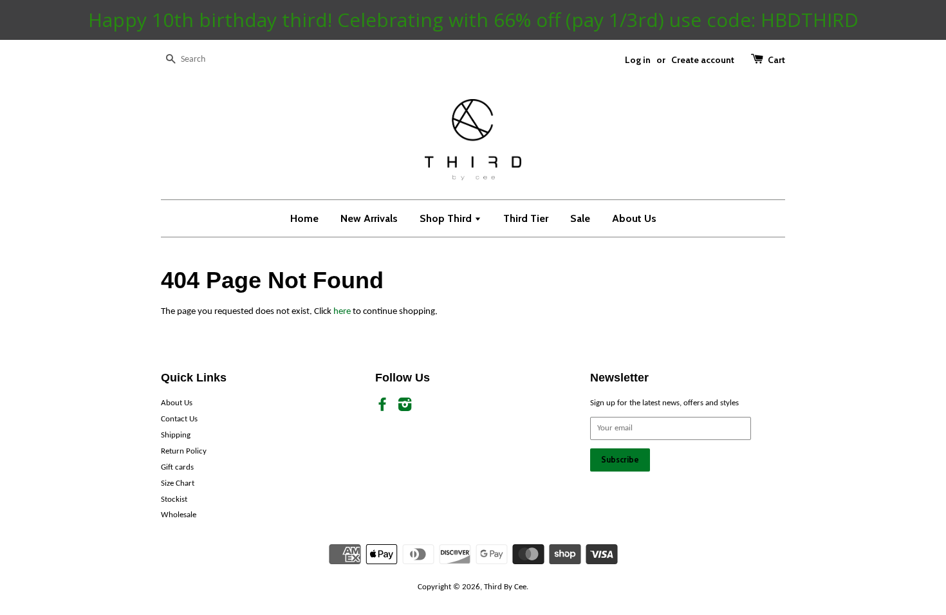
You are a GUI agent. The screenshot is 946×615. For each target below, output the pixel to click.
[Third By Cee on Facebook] (382, 407)
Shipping (175, 435)
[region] (473, 20)
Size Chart (177, 483)
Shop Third (447, 218)
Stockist (174, 499)
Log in (638, 59)
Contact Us (179, 419)
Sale (580, 218)
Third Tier (525, 218)
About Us (634, 218)
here (342, 312)
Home (304, 218)
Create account (702, 59)
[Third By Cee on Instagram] (405, 407)
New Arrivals (369, 218)
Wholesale (178, 515)
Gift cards (177, 467)
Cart (776, 59)
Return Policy (184, 451)
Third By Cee (505, 587)
